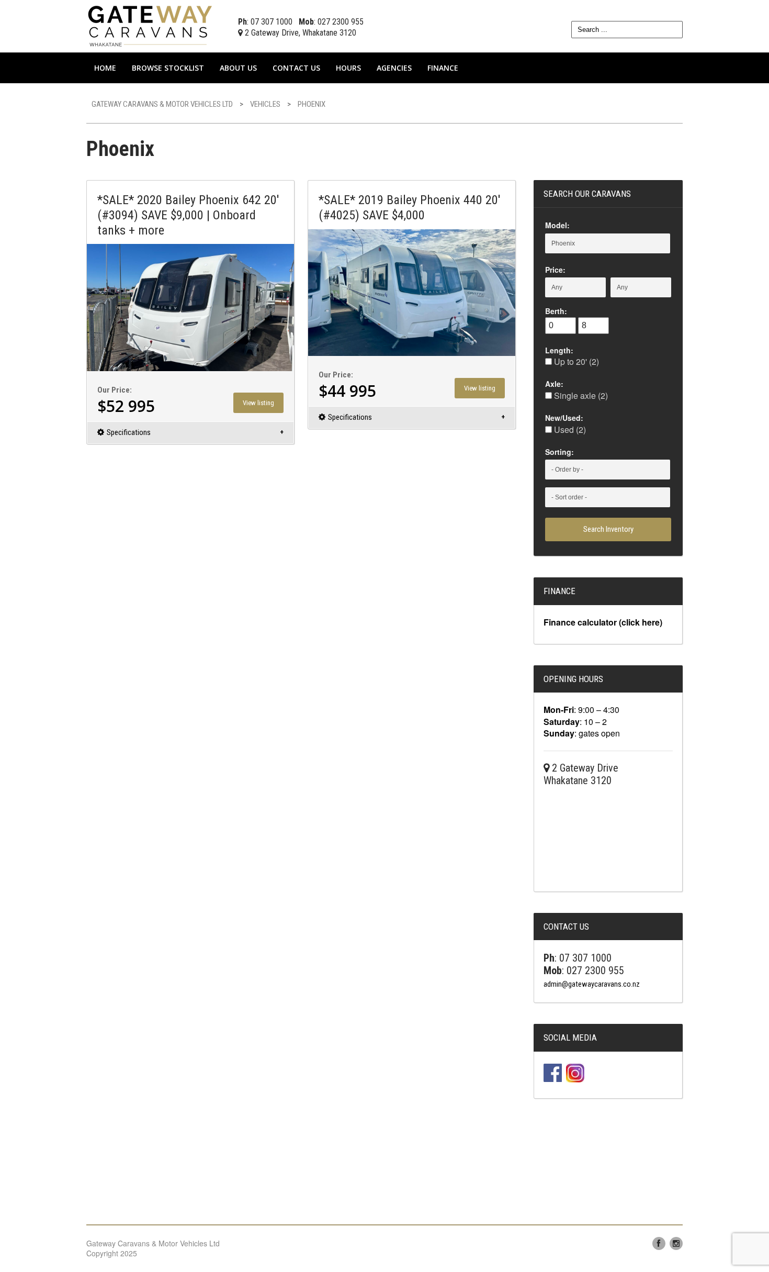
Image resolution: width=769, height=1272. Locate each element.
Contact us (296, 68)
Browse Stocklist (168, 68)
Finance (442, 68)
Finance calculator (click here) (603, 622)
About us (238, 68)
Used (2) (569, 429)
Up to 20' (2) (575, 361)
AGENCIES (394, 68)
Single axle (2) (580, 395)
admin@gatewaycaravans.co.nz (592, 984)
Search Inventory (608, 529)
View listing (258, 403)
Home (105, 68)
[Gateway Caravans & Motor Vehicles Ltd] (151, 25)
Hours (348, 68)
